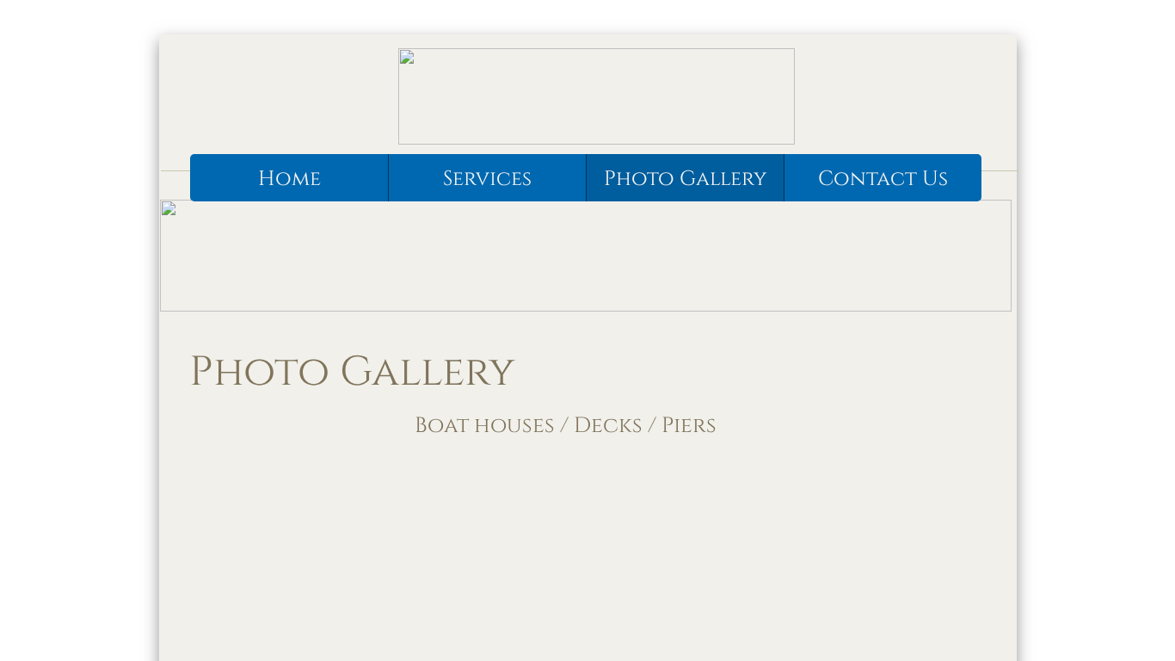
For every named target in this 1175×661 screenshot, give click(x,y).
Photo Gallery (685, 179)
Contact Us (883, 179)
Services (487, 179)
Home (289, 179)
